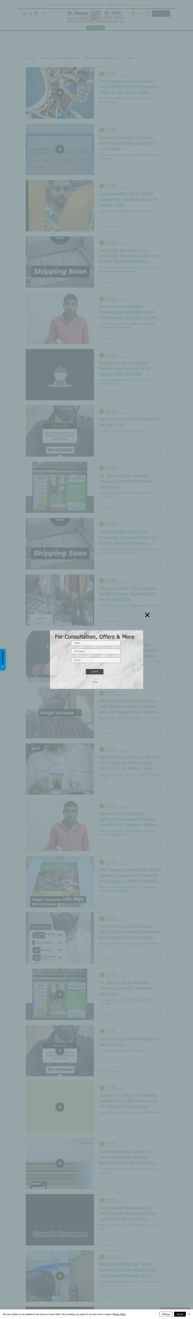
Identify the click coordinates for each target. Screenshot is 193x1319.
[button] (147, 615)
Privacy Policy (119, 1314)
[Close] (189, 1314)
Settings (166, 1314)
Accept (180, 1314)
